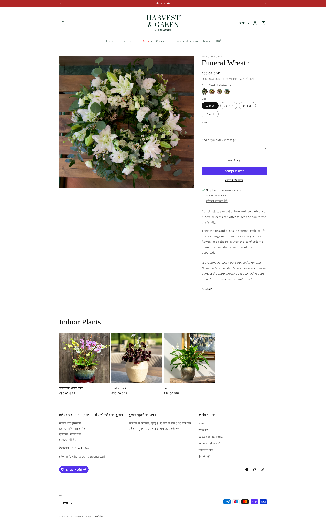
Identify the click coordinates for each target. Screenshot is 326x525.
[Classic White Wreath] (204, 91)
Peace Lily (170, 388)
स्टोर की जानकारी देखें (217, 201)
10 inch (210, 105)
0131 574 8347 (80, 448)
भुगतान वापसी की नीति (209, 443)
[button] (63, 23)
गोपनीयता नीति (206, 450)
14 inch (247, 105)
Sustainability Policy (211, 436)
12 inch (228, 105)
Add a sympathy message (219, 140)
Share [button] (208, 288)
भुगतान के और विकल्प (234, 180)
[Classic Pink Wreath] (219, 91)
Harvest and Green (76, 516)
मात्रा (204, 122)
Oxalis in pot (118, 388)
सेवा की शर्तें (204, 456)
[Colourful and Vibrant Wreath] (212, 91)
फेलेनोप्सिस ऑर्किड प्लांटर (71, 388)
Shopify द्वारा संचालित (95, 516)
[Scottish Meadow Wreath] (227, 91)
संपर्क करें (203, 430)
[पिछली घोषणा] (60, 3)
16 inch (210, 114)
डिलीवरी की (223, 78)
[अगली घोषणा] (265, 3)
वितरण (202, 423)
